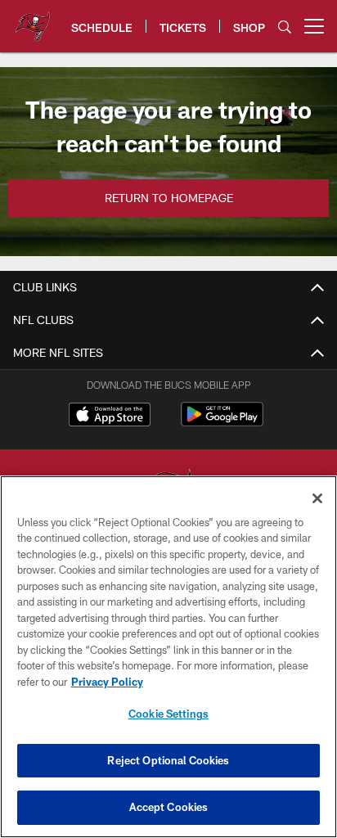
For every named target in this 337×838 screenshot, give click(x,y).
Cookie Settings (168, 713)
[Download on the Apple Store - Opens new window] (109, 416)
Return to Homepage (169, 198)
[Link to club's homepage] (32, 20)
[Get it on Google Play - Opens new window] (222, 423)
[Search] (284, 27)
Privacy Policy (107, 681)
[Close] (317, 498)
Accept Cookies (169, 806)
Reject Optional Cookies (168, 760)
